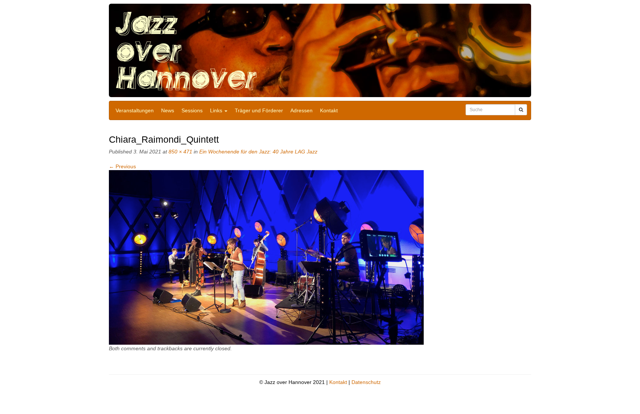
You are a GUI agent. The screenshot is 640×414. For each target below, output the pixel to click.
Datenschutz (366, 382)
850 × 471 (180, 152)
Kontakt (329, 110)
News (167, 110)
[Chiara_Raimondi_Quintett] (266, 257)
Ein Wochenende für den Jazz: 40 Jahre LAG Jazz (258, 152)
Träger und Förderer (259, 110)
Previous (122, 166)
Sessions (192, 110)
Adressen (301, 110)
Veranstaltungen (135, 110)
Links (217, 110)
